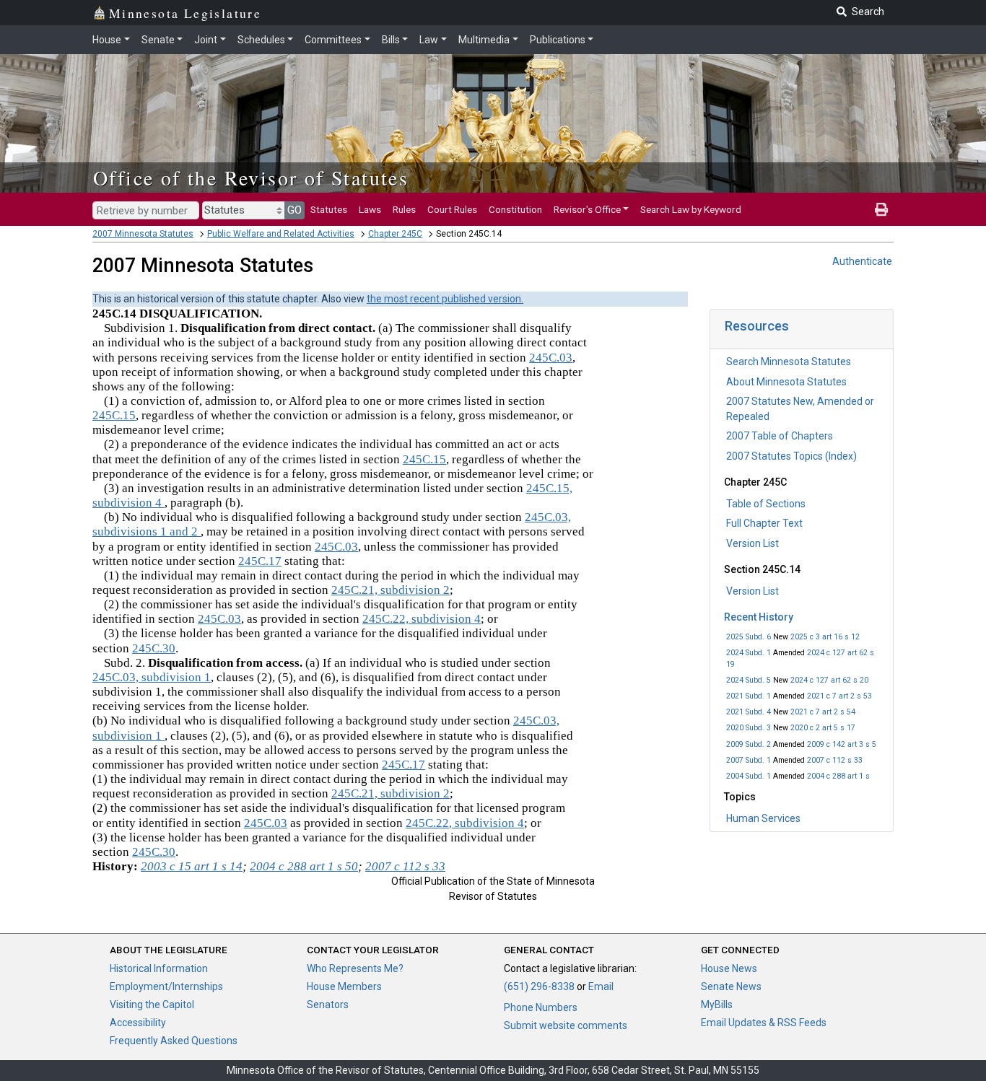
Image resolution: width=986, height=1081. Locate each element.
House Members (344, 986)
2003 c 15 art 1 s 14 (192, 866)
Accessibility (138, 1022)
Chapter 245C (395, 234)
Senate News (731, 986)
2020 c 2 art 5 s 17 (822, 727)
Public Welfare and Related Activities (280, 234)
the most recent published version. (445, 299)
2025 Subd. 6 (748, 637)
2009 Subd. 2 (748, 744)
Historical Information (159, 968)
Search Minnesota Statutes (788, 361)
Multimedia (484, 39)
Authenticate (862, 261)
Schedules (261, 39)
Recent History (758, 617)
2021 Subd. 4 (748, 712)
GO (294, 209)
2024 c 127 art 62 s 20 (829, 680)
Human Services (763, 818)
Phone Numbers (540, 1007)
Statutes (328, 209)
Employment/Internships (166, 986)
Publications (557, 39)
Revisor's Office (587, 209)
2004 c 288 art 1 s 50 (304, 866)
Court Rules (452, 209)
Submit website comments (565, 1025)
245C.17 (260, 561)
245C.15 (114, 415)
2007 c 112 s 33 (835, 760)
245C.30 (153, 648)
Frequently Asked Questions (173, 1040)
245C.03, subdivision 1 (151, 677)
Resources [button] (757, 325)
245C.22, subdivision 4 (421, 619)
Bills (391, 39)
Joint (205, 39)
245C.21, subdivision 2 (390, 590)
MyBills (717, 1004)
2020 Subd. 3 (748, 727)
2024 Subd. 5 (748, 680)
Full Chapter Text (764, 523)
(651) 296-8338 (539, 986)
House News (729, 968)
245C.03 (550, 357)
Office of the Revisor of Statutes (251, 177)
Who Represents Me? (355, 968)
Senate (158, 39)
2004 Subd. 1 (748, 776)
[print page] (881, 209)
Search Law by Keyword (690, 209)
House (106, 39)
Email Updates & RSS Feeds (763, 1022)
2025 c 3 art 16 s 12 (825, 637)
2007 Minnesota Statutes (142, 234)
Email (601, 986)
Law (428, 39)
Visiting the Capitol (152, 1004)
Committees (333, 39)
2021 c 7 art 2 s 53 (839, 696)
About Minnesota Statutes (786, 382)
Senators (328, 1004)
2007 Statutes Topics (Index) (791, 456)
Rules (404, 209)
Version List (752, 543)
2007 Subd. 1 (748, 760)
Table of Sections (766, 503)
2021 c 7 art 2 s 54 (822, 712)
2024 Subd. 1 (748, 652)
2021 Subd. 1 (748, 696)
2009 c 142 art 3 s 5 (841, 744)
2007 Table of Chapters (779, 436)
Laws (370, 209)
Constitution (515, 209)
